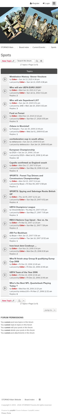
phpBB (12, 410)
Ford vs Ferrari (17, 113)
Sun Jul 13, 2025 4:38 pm (37, 82)
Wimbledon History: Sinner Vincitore (28, 76)
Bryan (22, 184)
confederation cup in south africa (27, 139)
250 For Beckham (18, 233)
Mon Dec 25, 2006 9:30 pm (37, 251)
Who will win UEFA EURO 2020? (25, 87)
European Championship (22, 150)
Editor (14, 79)
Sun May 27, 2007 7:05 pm (37, 213)
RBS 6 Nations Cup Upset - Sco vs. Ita (29, 220)
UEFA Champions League (22, 207)
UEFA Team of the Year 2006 (24, 272)
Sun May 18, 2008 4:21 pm (37, 168)
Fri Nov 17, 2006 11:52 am (41, 291)
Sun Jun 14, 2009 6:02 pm (41, 144)
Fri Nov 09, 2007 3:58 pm (36, 184)
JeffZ (21, 106)
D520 (14, 153)
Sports (6, 55)
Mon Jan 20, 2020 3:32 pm (36, 106)
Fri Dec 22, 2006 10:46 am (37, 278)
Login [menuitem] (47, 3)
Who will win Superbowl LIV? (24, 100)
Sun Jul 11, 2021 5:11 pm (37, 93)
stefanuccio (16, 142)
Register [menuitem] (36, 3)
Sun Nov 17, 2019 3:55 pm (37, 119)
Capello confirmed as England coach (28, 162)
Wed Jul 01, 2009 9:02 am (37, 132)
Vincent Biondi (18, 210)
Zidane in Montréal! (19, 126)
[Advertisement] (29, 365)
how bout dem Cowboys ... (23, 246)
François (15, 129)
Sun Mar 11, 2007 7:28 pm (37, 225)
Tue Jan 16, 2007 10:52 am (38, 238)
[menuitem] (3, 413)
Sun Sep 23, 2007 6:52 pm (37, 200)
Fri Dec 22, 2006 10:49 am (37, 267)
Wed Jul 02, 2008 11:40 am (37, 155)
